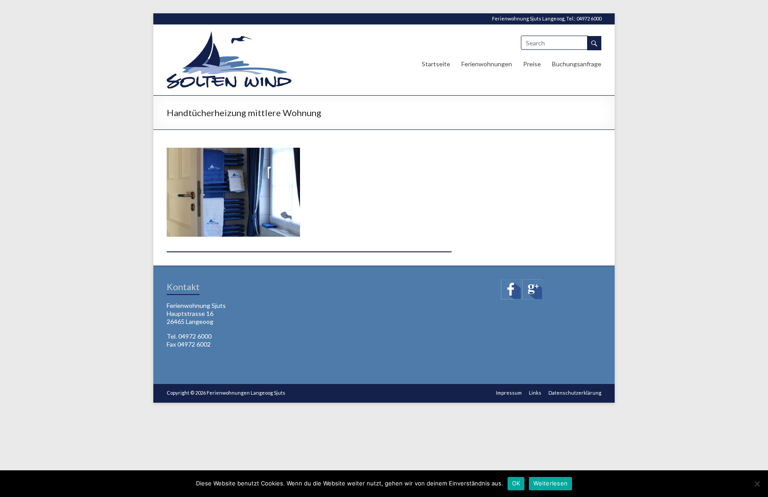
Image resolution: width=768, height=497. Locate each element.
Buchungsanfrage (576, 64)
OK (516, 483)
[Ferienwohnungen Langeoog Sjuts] (229, 35)
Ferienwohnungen (486, 64)
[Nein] (756, 483)
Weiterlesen (550, 483)
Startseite (436, 64)
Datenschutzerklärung (574, 393)
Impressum (509, 393)
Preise (532, 64)
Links (535, 393)
